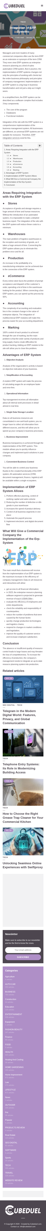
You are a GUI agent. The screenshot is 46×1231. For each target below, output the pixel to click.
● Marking (14, 170)
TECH (23, 22)
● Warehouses (16, 158)
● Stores (14, 155)
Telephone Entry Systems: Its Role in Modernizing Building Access (21, 768)
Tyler (11, 37)
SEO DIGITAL (9, 705)
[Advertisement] (23, 900)
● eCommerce (16, 164)
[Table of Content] (39, 145)
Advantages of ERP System (17, 173)
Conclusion (10, 185)
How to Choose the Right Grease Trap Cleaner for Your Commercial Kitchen (23, 817)
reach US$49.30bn (24, 599)
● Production (15, 161)
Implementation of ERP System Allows (21, 176)
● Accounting (15, 167)
